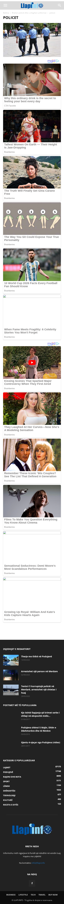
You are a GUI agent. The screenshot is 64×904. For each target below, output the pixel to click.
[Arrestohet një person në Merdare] (11, 675)
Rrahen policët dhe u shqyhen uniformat (29, 12)
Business (11, 894)
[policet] (32, 56)
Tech (33, 894)
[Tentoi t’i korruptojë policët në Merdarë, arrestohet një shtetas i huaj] (11, 690)
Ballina (6, 12)
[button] (5, 5)
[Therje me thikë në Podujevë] (11, 660)
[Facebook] (32, 883)
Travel (42, 894)
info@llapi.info (38, 862)
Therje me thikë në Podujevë (36, 656)
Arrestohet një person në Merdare (39, 671)
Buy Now (53, 894)
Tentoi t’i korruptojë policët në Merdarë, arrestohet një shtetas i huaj (38, 689)
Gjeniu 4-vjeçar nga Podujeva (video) (40, 742)
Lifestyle (23, 894)
